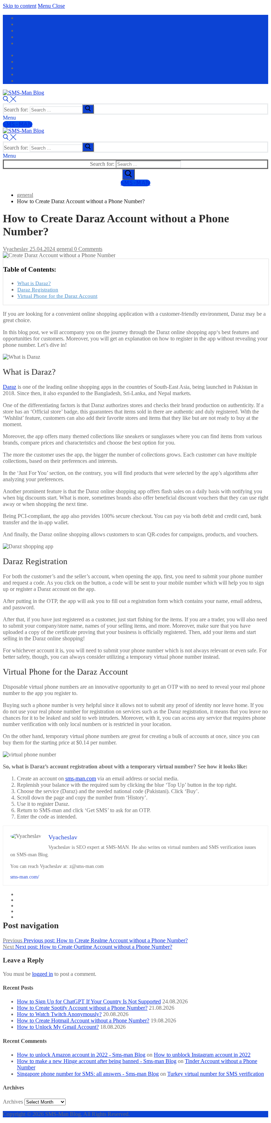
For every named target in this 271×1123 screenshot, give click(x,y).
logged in (42, 974)
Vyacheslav (15, 249)
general (64, 249)
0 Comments (87, 249)
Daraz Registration (37, 289)
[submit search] (88, 109)
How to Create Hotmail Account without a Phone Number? (83, 1021)
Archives (13, 1102)
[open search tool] (9, 100)
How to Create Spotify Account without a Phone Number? (82, 1008)
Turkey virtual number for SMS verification (215, 1074)
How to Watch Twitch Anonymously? (59, 1014)
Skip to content (19, 6)
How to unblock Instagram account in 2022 (202, 1055)
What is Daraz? (34, 283)
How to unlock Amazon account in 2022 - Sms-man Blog (81, 1055)
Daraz (9, 387)
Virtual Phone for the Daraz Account (57, 296)
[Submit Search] (128, 174)
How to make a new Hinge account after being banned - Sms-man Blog (96, 1061)
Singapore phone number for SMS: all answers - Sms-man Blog (88, 1074)
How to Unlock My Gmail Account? (58, 1027)
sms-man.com (80, 778)
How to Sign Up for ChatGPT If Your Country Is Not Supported (89, 1001)
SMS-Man (17, 124)
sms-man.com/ (24, 877)
